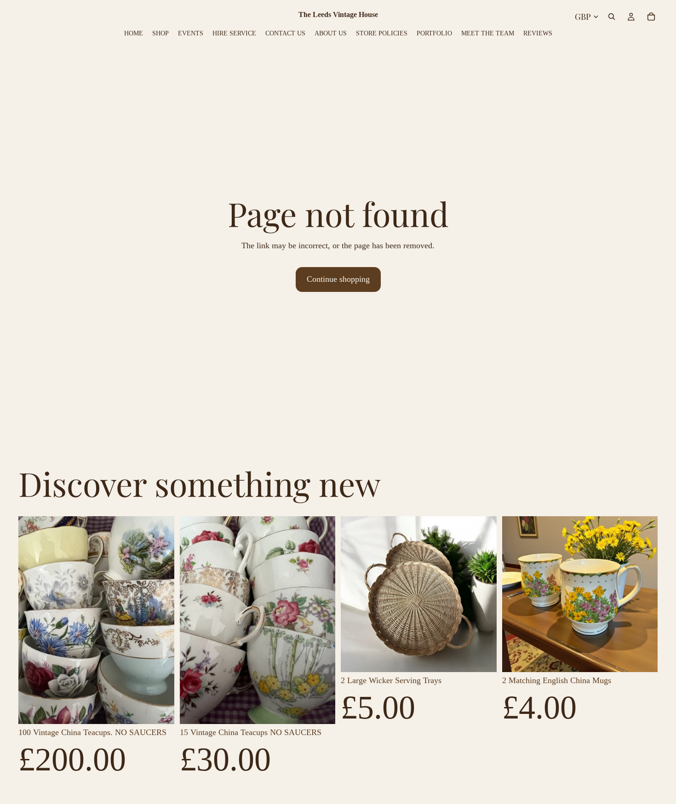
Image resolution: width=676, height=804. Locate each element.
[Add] (160, 709)
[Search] (612, 16)
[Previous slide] (32, 620)
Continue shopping (338, 279)
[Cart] (651, 16)
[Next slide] (160, 620)
